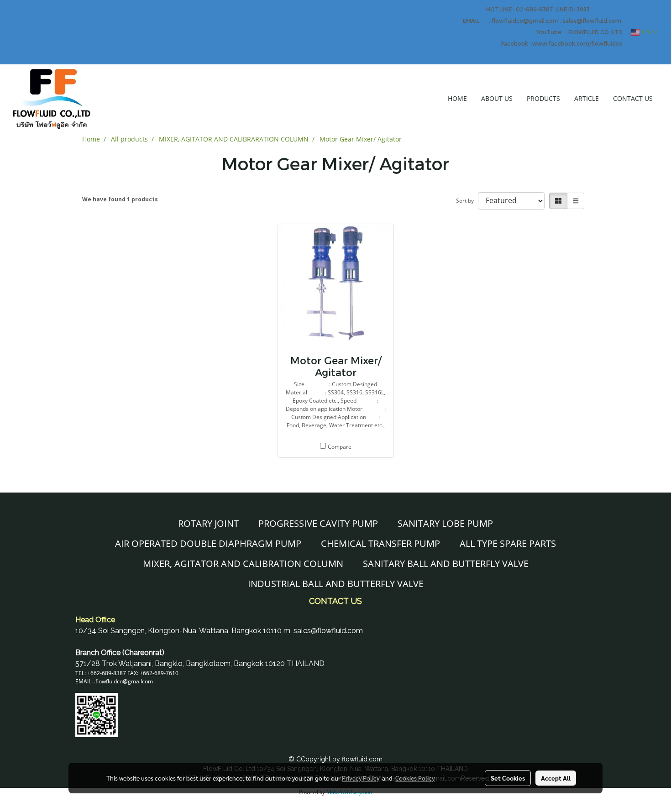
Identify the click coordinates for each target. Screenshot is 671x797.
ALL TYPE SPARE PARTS (508, 543)
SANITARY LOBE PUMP (445, 523)
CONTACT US (633, 98)
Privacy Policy (360, 778)
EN (646, 32)
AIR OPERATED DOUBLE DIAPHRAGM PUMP (208, 543)
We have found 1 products (120, 199)
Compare (339, 447)
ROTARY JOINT (208, 523)
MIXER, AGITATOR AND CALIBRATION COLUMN (243, 563)
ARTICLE (586, 98)
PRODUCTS (543, 98)
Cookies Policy (415, 778)
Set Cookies (508, 778)
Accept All (556, 778)
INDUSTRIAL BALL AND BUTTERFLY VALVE (336, 583)
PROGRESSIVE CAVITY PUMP (318, 523)
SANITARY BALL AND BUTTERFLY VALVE (446, 563)
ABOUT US (497, 98)
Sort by (467, 200)
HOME (457, 98)
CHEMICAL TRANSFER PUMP (380, 543)
